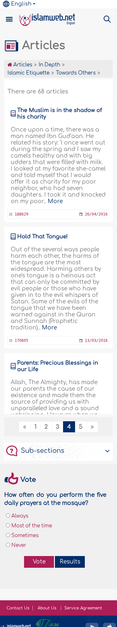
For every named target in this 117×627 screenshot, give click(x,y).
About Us (48, 608)
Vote (39, 562)
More (55, 201)
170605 (21, 340)
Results (70, 562)
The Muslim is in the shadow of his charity (59, 113)
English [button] (21, 4)
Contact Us (17, 608)
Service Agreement (83, 608)
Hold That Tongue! (42, 237)
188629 (21, 214)
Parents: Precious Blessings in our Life (57, 366)
